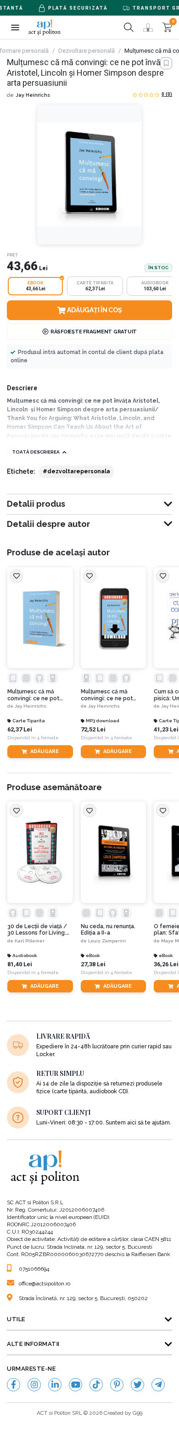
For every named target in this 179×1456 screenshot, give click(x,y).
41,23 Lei (166, 729)
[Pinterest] (116, 1384)
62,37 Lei (19, 729)
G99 (137, 1413)
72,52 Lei (93, 729)
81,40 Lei (19, 964)
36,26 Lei (166, 964)
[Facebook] (13, 1384)
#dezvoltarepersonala (76, 471)
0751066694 (34, 1269)
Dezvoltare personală (86, 50)
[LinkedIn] (55, 1384)
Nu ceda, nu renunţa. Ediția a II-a (108, 929)
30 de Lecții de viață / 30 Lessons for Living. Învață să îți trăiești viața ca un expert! (39, 929)
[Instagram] (34, 1384)
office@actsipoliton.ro (44, 1283)
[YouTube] (75, 1384)
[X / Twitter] (137, 1384)
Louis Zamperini (107, 940)
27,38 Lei (93, 964)
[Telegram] (158, 1384)
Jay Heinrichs (33, 95)
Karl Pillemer (30, 940)
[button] (15, 27)
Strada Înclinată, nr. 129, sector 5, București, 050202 (83, 1298)
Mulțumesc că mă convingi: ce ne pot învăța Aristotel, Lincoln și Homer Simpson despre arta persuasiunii (39, 695)
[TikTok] (96, 1384)
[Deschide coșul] (167, 27)
